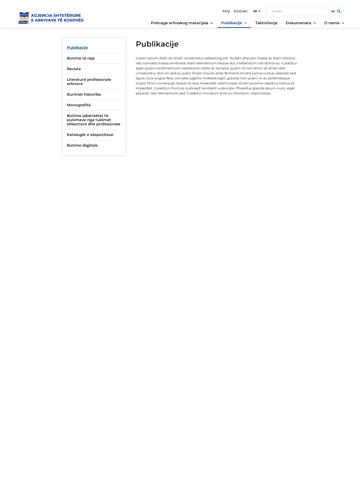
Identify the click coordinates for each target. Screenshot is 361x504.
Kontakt (241, 11)
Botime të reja (81, 58)
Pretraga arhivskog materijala (179, 23)
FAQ (226, 11)
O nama (331, 23)
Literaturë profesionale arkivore (89, 81)
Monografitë (79, 105)
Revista (74, 69)
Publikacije (231, 23)
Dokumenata (298, 23)
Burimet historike (84, 94)
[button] (256, 11)
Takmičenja (266, 23)
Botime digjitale (82, 145)
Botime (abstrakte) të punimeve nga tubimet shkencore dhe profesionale (93, 119)
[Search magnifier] (339, 11)
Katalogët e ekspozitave (90, 134)
